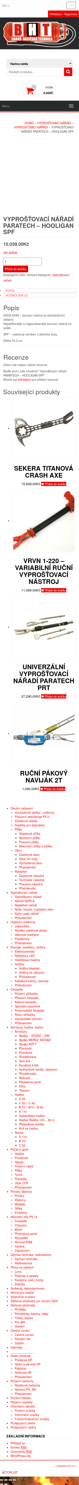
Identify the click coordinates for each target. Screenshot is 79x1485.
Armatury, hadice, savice (27, 1027)
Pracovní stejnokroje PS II (32, 817)
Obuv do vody (28, 859)
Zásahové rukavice (31, 875)
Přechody (25, 1048)
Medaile (20, 1204)
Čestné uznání (20, 1330)
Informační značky (27, 1415)
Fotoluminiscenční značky (32, 1419)
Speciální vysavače (27, 1006)
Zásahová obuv (29, 854)
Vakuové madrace (27, 934)
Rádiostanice (23, 1263)
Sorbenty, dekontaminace (27, 1288)
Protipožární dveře (23, 1423)
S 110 (23, 1137)
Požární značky (25, 1410)
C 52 (22, 1145)
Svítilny (19, 964)
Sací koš (24, 1061)
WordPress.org (21, 1456)
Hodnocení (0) (16, 295)
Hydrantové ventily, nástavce (38, 1069)
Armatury (21, 1031)
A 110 (23, 1111)
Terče (18, 1175)
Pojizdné (20, 1368)
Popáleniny (22, 939)
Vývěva (19, 1246)
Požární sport (19, 1149)
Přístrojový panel (26, 1233)
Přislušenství (23, 1394)
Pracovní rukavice (31, 884)
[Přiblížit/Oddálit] (14, 1480)
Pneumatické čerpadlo (29, 1010)
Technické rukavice (31, 880)
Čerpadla (17, 989)
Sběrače (24, 1078)
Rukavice (21, 871)
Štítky (18, 1208)
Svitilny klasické (29, 968)
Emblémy (21, 1212)
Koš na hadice (28, 1128)
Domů (29, 123)
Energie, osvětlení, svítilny (28, 947)
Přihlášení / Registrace (63, 14)
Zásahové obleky (26, 821)
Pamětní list (22, 1339)
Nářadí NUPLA (24, 901)
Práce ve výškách (22, 1267)
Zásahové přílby (29, 833)
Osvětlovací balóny (27, 960)
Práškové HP (23, 1360)
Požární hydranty (22, 1381)
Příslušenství (27, 867)
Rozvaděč (21, 1238)
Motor (19, 1229)
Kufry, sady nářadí (27, 913)
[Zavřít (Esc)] (1, 1480)
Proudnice (25, 1052)
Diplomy (20, 1200)
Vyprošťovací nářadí (54, 123)
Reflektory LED (25, 955)
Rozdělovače (27, 1057)
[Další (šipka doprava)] (6, 1484)
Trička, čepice (24, 1318)
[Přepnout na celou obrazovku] (10, 1480)
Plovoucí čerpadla (27, 998)
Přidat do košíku (15, 269)
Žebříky (20, 1284)
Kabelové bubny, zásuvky (31, 981)
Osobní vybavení (22, 808)
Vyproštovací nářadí (31, 127)
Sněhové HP (23, 1372)
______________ (22, 1351)
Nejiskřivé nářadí (26, 905)
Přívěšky (20, 1309)
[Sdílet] (6, 1480)
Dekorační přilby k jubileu (35, 846)
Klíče (22, 1086)
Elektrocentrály (25, 951)
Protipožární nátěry (23, 1427)
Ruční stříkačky (25, 1014)
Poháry (19, 1196)
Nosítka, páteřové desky (31, 930)
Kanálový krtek (29, 1065)
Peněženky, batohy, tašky (31, 1313)
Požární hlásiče (21, 1398)
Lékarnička (22, 926)
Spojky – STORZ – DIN (34, 1036)
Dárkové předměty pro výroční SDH (34, 1301)
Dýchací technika (26, 1259)
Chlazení (21, 1225)
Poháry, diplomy (21, 1191)
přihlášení (24, 379)
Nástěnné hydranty (27, 1385)
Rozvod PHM (23, 1242)
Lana (18, 1271)
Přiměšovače (27, 1073)
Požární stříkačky (26, 993)
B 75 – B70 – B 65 (31, 1107)
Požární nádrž (24, 1166)
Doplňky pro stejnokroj (29, 825)
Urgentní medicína (23, 922)
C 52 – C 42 (27, 1103)
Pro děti (20, 1322)
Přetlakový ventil (30, 1082)
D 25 (22, 1099)
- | (55, 1466)
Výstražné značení (23, 1297)
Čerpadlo (21, 1221)
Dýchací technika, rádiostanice (31, 1255)
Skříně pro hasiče (22, 1292)
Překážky (21, 1179)
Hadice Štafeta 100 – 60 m (37, 1120)
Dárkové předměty (23, 1305)
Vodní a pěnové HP (27, 1364)
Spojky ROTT (28, 1044)
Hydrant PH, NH (25, 1389)
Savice (19, 1132)
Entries (19, 1447)
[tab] (39, 290)
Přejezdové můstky (31, 1124)
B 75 (22, 1141)
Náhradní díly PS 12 (24, 1217)
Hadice (19, 1094)
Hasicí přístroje (21, 1356)
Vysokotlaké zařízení (28, 1019)
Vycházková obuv (30, 863)
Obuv (18, 850)
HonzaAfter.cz (65, 1466)
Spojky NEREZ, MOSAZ (35, 1040)
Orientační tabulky (23, 1406)
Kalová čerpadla (25, 1002)
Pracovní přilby (29, 842)
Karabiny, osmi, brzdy (29, 1280)
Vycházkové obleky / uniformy (34, 812)
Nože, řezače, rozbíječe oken (34, 909)
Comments (21, 1451)
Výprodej (16, 1347)
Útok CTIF (21, 1183)
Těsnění (24, 1090)
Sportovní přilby (29, 838)
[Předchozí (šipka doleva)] (1, 1484)
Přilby (18, 829)
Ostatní (19, 1326)
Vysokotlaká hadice (32, 1116)
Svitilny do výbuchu (31, 972)
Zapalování (22, 1250)
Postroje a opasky (27, 1276)
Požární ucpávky (22, 1402)
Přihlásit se (18, 1443)
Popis (9, 290)
